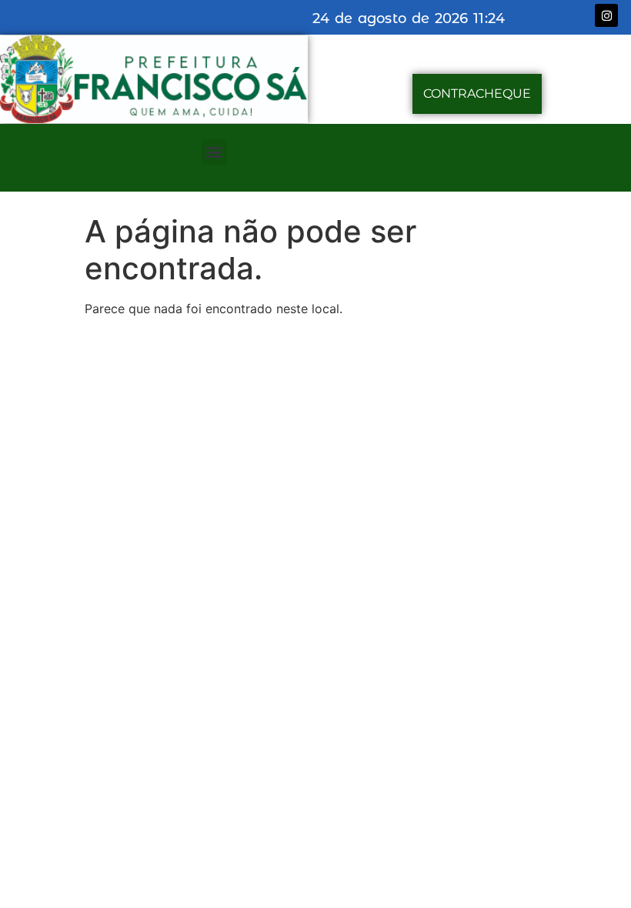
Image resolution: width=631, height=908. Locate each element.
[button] (214, 152)
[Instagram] (606, 15)
